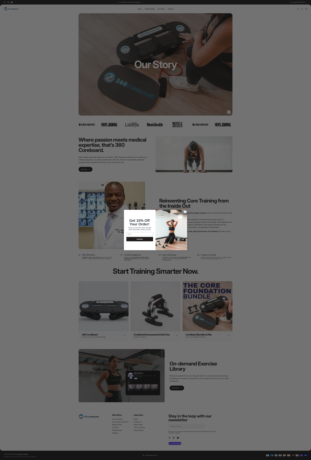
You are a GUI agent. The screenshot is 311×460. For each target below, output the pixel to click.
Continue (140, 239)
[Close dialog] (185, 211)
